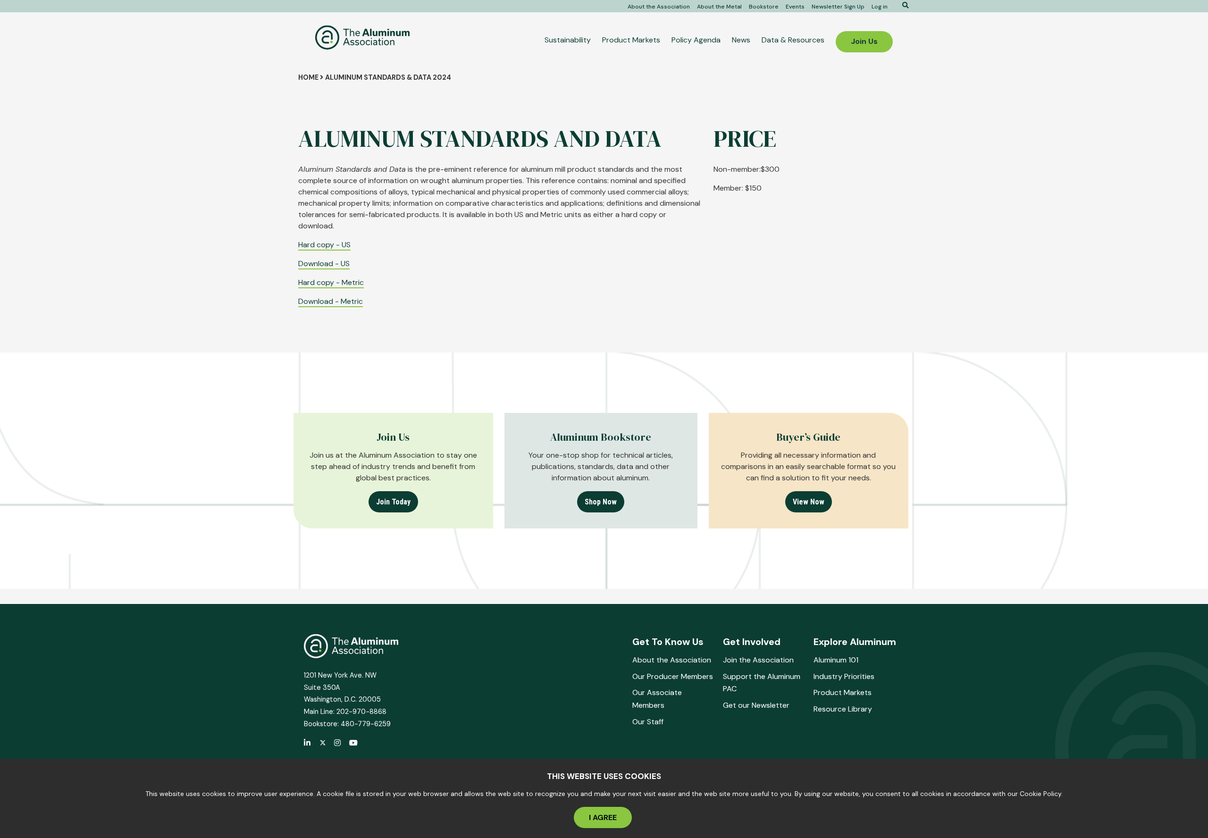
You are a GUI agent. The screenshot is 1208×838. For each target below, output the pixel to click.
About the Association (659, 6)
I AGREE (603, 817)
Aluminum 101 (836, 660)
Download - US (324, 263)
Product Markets (631, 40)
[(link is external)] (307, 743)
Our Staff (647, 722)
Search (902, 5)
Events (795, 6)
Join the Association (758, 660)
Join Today (393, 501)
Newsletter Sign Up (838, 6)
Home (308, 77)
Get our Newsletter (756, 705)
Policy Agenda (696, 40)
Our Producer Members (672, 676)
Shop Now (601, 501)
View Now (808, 501)
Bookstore (764, 6)
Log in (880, 6)
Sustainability (568, 40)
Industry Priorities (844, 676)
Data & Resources (793, 40)
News (741, 40)
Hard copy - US (324, 245)
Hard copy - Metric (331, 282)
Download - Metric (330, 301)
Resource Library (843, 709)
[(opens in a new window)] (323, 743)
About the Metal (719, 6)
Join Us (864, 41)
